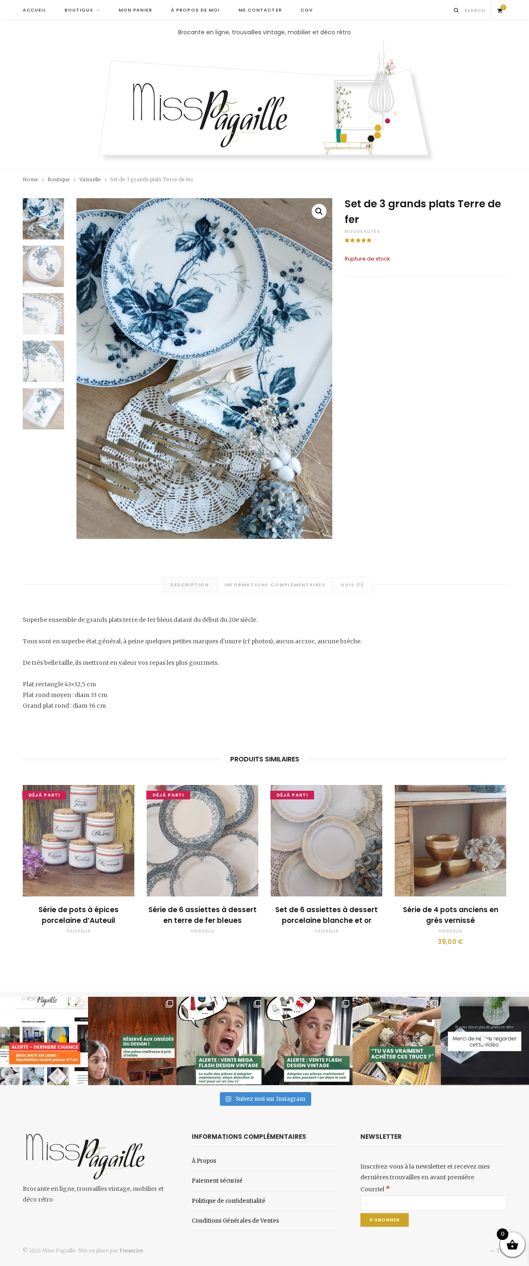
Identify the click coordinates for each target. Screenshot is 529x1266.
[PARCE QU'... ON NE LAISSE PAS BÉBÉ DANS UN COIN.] (308, 1041)
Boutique (59, 179)
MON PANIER (135, 10)
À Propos (204, 1160)
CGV (306, 10)
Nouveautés (362, 231)
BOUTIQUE (78, 10)
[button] (319, 211)
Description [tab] (189, 584)
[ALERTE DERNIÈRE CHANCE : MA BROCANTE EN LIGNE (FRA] (44, 1041)
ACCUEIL (34, 10)
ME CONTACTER (260, 10)
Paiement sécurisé (217, 1180)
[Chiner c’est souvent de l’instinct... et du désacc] (397, 1041)
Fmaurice (131, 1250)
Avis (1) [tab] (352, 584)
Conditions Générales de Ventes (235, 1220)
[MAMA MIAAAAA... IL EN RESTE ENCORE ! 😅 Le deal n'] (220, 1041)
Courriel (375, 1189)
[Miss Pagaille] (265, 103)
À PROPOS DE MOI (195, 10)
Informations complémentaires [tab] (274, 584)
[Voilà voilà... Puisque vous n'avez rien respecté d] (485, 1041)
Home (30, 179)
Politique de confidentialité (228, 1200)
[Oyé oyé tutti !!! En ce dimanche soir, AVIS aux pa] (132, 1041)
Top (500, 1250)
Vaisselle (90, 179)
